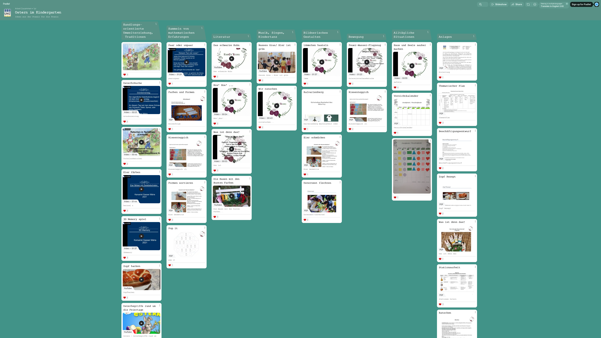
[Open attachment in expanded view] (141, 57)
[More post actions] (160, 45)
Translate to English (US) (552, 6)
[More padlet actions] (535, 4)
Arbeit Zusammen (23, 9)
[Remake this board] (528, 4)
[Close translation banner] (567, 4)
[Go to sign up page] (596, 4)
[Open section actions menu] (156, 24)
